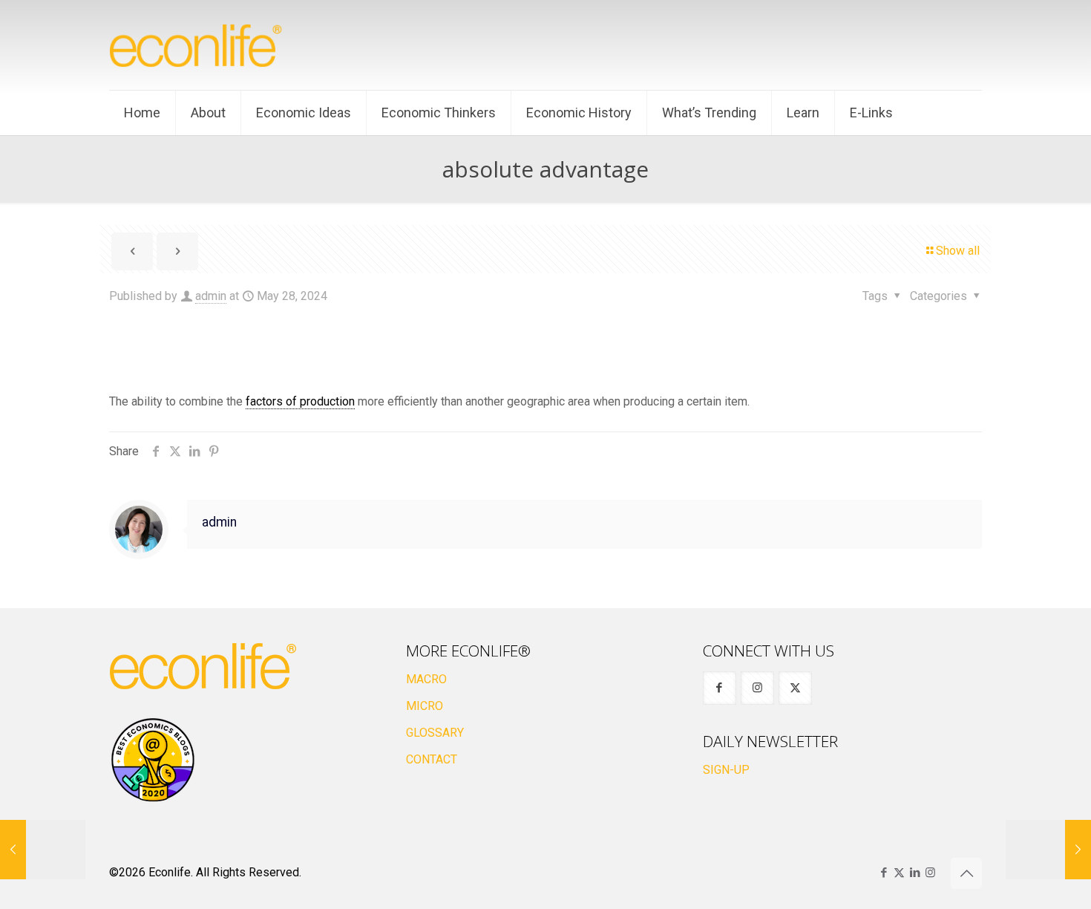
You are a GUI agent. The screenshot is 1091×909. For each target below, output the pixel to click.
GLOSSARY (435, 733)
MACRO (426, 679)
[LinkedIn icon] (914, 872)
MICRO (424, 706)
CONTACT (431, 759)
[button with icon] (719, 688)
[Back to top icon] (966, 873)
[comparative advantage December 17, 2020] (42, 849)
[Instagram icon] (930, 872)
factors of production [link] (300, 401)
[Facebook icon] (883, 872)
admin (210, 296)
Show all (958, 251)
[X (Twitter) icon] (899, 872)
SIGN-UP (726, 770)
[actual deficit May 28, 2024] (1048, 849)
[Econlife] (196, 45)
